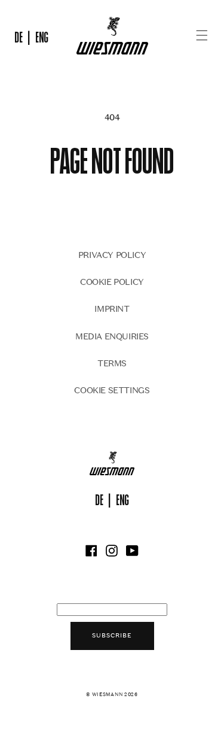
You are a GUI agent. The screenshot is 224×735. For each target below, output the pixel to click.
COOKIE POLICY (112, 281)
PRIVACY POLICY (112, 254)
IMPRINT (111, 308)
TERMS (112, 363)
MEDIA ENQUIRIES (112, 336)
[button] (202, 35)
